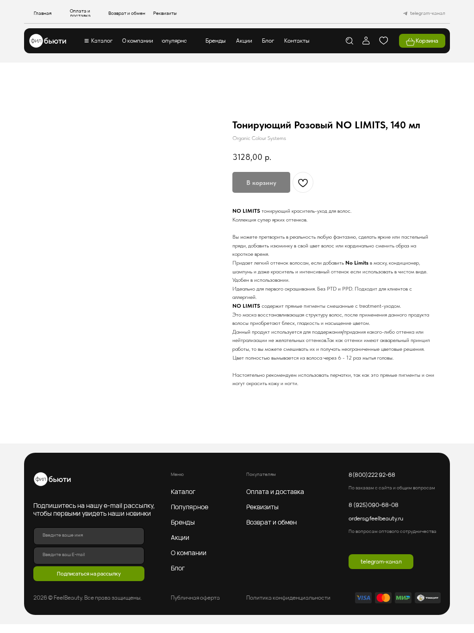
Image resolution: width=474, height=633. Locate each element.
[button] (101, 40)
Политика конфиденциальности (288, 597)
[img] (48, 40)
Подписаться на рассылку (89, 573)
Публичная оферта (195, 597)
